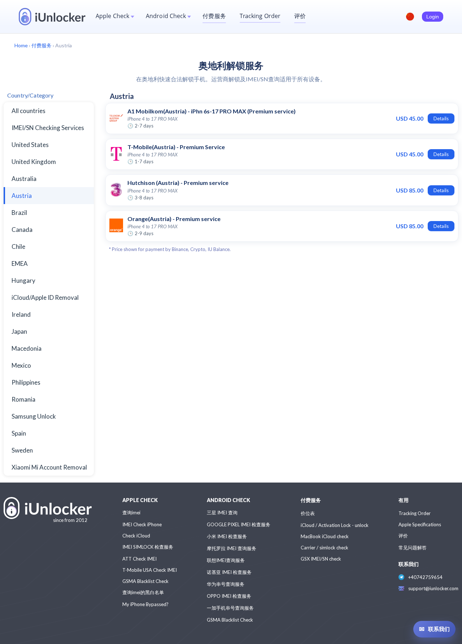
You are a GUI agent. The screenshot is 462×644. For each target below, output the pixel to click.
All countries (28, 110)
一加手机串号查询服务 (230, 608)
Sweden (22, 450)
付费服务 (214, 16)
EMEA (20, 263)
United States (30, 144)
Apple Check (112, 16)
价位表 (308, 513)
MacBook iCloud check (325, 536)
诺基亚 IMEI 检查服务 (229, 572)
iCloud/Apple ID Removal (45, 297)
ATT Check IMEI (139, 559)
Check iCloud (136, 536)
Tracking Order (260, 16)
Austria (22, 195)
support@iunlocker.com (433, 588)
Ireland (21, 314)
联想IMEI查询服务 (226, 560)
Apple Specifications (419, 524)
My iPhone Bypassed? (145, 604)
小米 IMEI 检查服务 (227, 536)
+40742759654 (425, 577)
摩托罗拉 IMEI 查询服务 (231, 548)
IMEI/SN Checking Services (48, 127)
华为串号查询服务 (225, 584)
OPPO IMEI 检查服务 (229, 596)
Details (441, 118)
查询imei (131, 512)
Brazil (19, 212)
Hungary (23, 280)
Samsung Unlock (34, 416)
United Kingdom (34, 161)
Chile (18, 246)
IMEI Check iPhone (142, 524)
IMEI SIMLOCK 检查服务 (147, 547)
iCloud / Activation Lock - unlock (335, 525)
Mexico (21, 365)
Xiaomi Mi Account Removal (49, 467)
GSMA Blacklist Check (145, 581)
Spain (19, 433)
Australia (24, 178)
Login (432, 17)
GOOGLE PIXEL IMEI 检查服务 (238, 524)
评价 (300, 16)
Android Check (166, 16)
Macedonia (27, 348)
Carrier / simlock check (324, 547)
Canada (22, 229)
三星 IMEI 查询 (222, 512)
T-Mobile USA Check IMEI (149, 570)
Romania (23, 399)
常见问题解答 (412, 547)
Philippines (26, 382)
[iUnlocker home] (52, 16)
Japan (19, 331)
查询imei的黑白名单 (143, 592)
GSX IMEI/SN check (321, 559)
